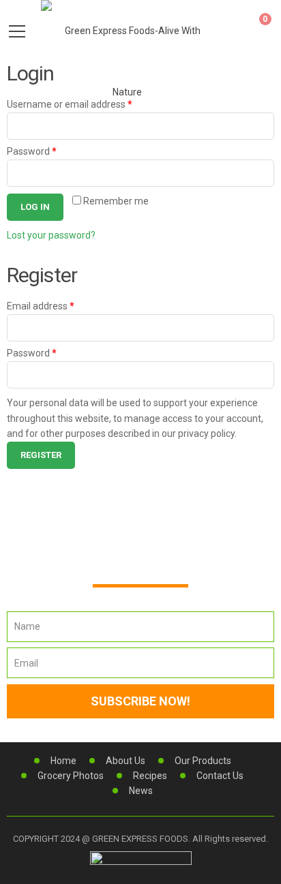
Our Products (203, 760)
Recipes (150, 775)
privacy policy (206, 433)
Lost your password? (51, 235)
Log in (35, 207)
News (141, 790)
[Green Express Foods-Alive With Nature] (127, 60)
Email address (40, 306)
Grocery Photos (71, 775)
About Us (125, 760)
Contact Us (219, 775)
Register (40, 455)
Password (32, 151)
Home (63, 760)
